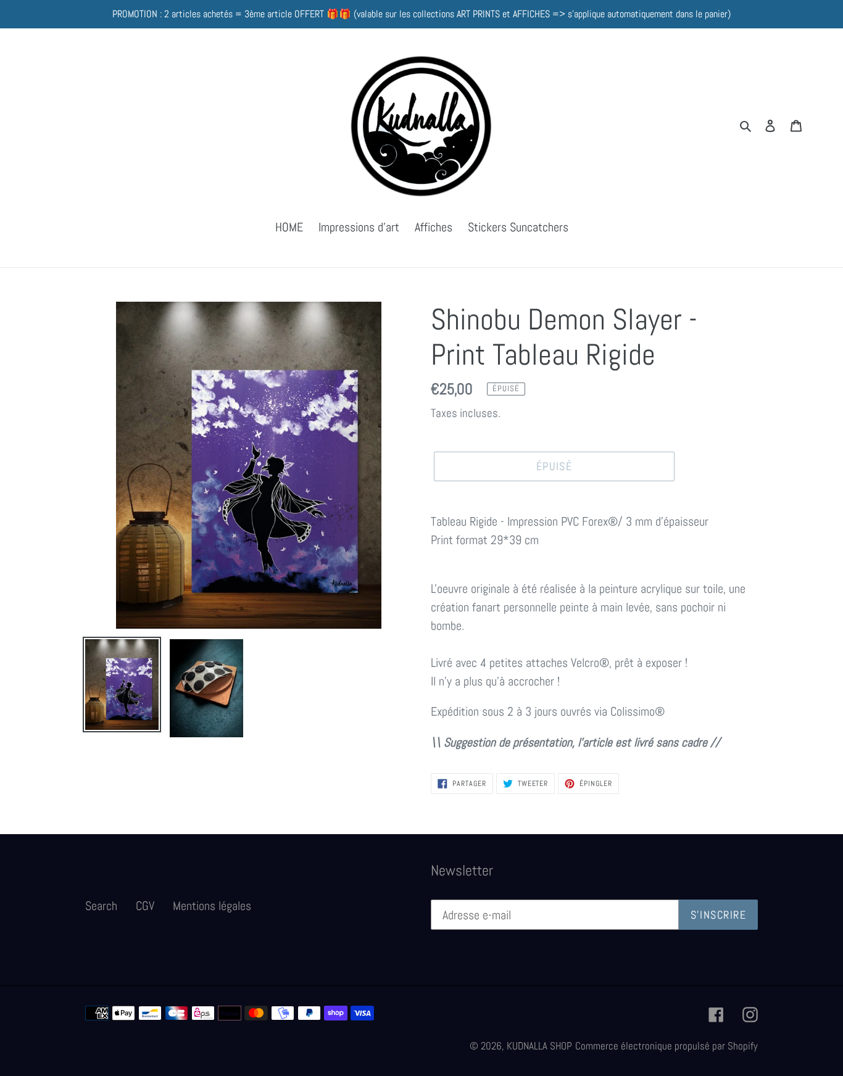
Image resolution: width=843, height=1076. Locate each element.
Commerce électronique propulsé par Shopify (666, 1046)
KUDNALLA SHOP (539, 1046)
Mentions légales (212, 906)
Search (101, 906)
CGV (145, 906)
